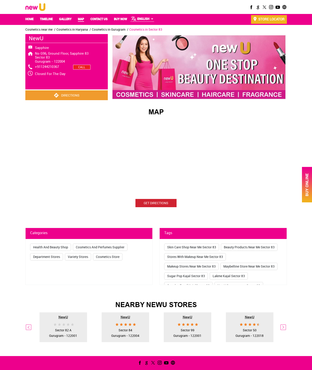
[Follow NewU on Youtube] (277, 7)
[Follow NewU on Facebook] (251, 7)
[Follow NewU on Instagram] (271, 7)
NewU (63, 317)
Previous (28, 327)
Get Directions (156, 203)
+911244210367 (47, 66)
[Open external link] (307, 201)
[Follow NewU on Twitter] (264, 7)
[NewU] (35, 7)
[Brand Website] (284, 7)
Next (283, 327)
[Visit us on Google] (257, 7)
